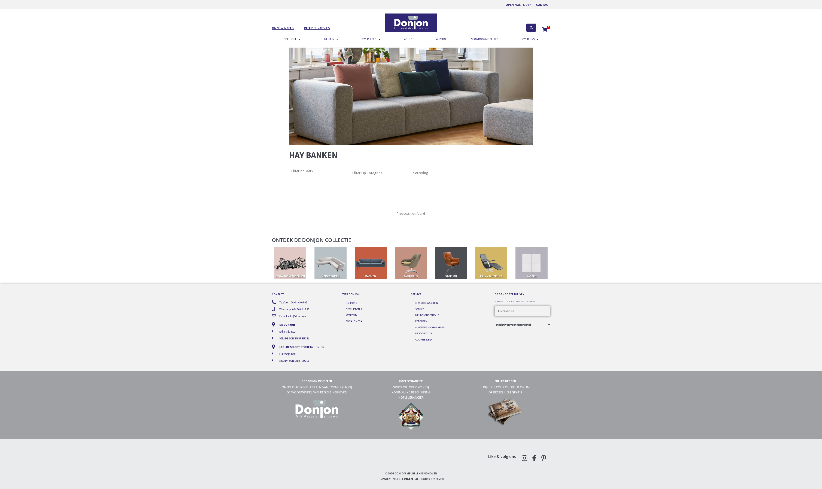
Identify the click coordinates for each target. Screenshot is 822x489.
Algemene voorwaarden (430, 327)
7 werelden (369, 39)
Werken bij (352, 315)
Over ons (528, 39)
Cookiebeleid (423, 339)
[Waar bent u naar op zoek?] (531, 28)
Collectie (290, 39)
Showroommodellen (485, 39)
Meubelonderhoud (427, 315)
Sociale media (354, 321)
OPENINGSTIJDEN (519, 4)
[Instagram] (524, 458)
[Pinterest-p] (543, 458)
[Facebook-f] (534, 458)
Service (419, 309)
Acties (408, 39)
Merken (329, 39)
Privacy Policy (423, 333)
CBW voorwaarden (426, 302)
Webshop (442, 39)
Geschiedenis (354, 309)
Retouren (421, 321)
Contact (543, 4)
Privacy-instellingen (395, 479)
